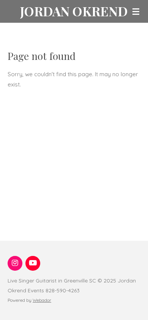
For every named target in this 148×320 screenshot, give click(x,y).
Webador (42, 300)
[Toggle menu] (136, 11)
